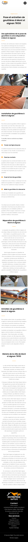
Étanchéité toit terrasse (14, 523)
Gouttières (14, 525)
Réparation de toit (14, 520)
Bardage (17, 527)
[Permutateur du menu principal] (25, 3)
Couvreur (14, 518)
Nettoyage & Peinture (14, 522)
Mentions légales (14, 537)
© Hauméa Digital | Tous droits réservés (14, 535)
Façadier (11, 527)
